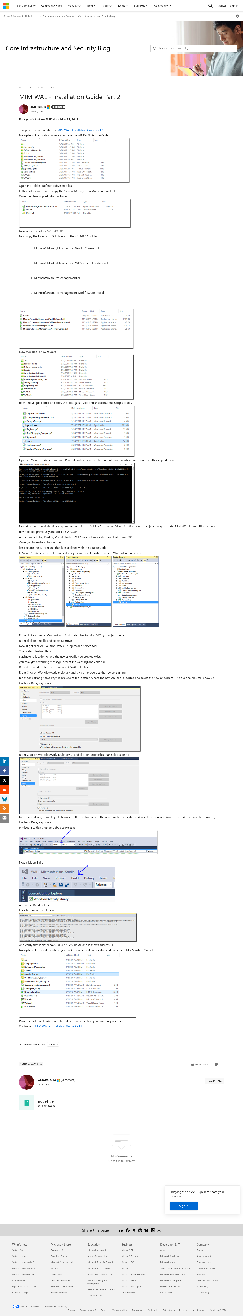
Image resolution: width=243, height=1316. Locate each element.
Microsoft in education (97, 1250)
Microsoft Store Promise (62, 1286)
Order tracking (57, 1274)
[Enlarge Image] (74, 160)
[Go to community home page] (6, 6)
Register (221, 5)
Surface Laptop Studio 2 (23, 1262)
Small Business (128, 1292)
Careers (200, 1250)
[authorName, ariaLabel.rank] (23, 109)
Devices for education (97, 1256)
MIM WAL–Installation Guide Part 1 (80, 130)
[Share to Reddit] (140, 1230)
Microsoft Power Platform (133, 1274)
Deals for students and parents (101, 1289)
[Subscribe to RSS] (153, 1230)
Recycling (183, 1310)
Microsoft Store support (62, 1262)
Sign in (183, 1206)
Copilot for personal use (23, 1274)
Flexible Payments (59, 1292)
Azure (163, 1250)
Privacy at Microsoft (206, 1268)
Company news (204, 1262)
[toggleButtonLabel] (237, 16)
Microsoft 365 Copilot (131, 1286)
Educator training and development (97, 1282)
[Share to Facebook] (128, 1230)
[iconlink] (26, 1102)
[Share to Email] (159, 1230)
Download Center (59, 1256)
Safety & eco (169, 1310)
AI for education (94, 1295)
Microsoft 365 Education (98, 1268)
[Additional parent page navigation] (36, 16)
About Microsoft (204, 1256)
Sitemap (71, 1310)
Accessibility (202, 1286)
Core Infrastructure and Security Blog (96, 16)
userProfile (215, 1081)
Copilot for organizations (23, 1268)
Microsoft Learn (167, 1262)
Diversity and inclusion (207, 1280)
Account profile (58, 1250)
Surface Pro (17, 1250)
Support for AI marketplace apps (175, 1268)
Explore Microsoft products (24, 1286)
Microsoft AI (127, 1250)
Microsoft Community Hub (16, 16)
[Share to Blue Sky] (146, 1230)
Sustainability (203, 1292)
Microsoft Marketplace (170, 1280)
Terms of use (137, 1310)
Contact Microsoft (88, 1310)
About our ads (199, 1310)
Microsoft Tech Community (172, 1274)
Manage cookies (119, 1310)
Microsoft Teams (129, 1280)
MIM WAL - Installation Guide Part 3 (58, 1026)
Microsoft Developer (169, 1256)
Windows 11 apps (20, 1292)
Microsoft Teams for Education (101, 1262)
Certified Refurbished (60, 1280)
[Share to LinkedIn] (121, 1230)
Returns (54, 1268)
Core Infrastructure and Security (58, 16)
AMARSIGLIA (38, 107)
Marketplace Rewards (170, 1286)
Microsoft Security (130, 1256)
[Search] (210, 5)
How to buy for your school (99, 1274)
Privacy (104, 1310)
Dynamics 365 (128, 1262)
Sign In (234, 5)
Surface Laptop (19, 1256)
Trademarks (153, 1310)
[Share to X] (134, 1230)
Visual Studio (166, 1292)
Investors (201, 1274)
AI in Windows (18, 1280)
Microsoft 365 (128, 1268)
